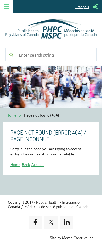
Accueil (37, 164)
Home (11, 115)
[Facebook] (35, 222)
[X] (51, 222)
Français (82, 6)
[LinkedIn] (66, 222)
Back (26, 164)
